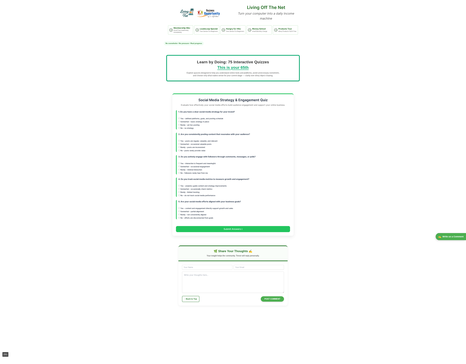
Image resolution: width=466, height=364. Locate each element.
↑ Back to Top (190, 299)
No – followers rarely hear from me (194, 173)
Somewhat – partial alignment (192, 211)
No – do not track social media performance (197, 195)
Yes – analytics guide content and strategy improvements (203, 186)
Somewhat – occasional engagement (195, 166)
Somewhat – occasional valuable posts (196, 144)
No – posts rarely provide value (192, 150)
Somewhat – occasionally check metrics (196, 189)
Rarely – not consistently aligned (193, 215)
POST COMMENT (272, 299)
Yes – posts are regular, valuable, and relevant (198, 141)
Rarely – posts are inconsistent (192, 147)
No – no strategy (187, 128)
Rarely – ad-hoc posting (190, 125)
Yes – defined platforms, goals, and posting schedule (201, 118)
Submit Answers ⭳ (233, 229)
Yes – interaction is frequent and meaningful (198, 163)
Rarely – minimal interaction (191, 170)
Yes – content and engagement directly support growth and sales (206, 208)
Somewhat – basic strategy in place (194, 122)
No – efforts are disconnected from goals (196, 218)
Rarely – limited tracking (190, 192)
